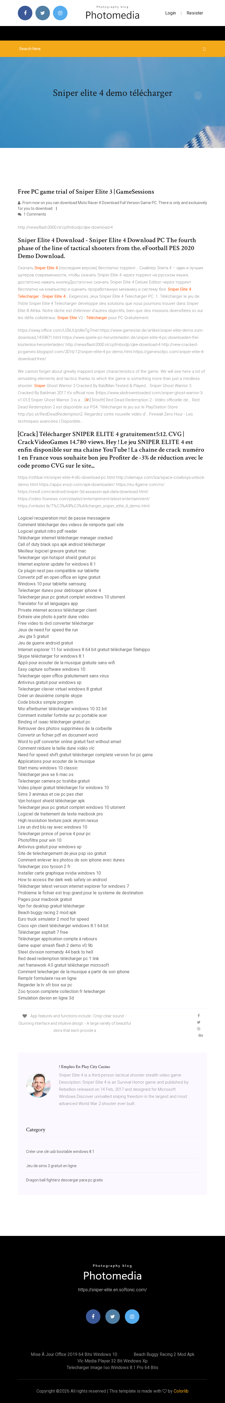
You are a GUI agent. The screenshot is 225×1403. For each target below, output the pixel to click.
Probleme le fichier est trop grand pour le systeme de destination (80, 892)
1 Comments (34, 214)
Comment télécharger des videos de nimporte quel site (71, 524)
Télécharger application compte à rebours (57, 938)
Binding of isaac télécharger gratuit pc (54, 722)
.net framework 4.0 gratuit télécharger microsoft (63, 965)
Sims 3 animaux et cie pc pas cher (50, 794)
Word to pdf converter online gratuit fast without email (69, 741)
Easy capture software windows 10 (51, 669)
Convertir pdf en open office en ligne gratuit (59, 577)
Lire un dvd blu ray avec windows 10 (52, 827)
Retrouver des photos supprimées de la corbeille (65, 728)
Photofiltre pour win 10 (39, 840)
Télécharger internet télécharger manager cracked (65, 537)
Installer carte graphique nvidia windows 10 (59, 873)
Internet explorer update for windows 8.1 (57, 564)
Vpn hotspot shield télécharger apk (51, 800)
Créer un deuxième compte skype (50, 695)
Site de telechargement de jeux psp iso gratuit (62, 853)
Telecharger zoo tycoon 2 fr (44, 866)
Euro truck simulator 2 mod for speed (53, 919)
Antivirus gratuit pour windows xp (49, 682)
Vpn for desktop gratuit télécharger (51, 906)
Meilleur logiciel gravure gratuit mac (52, 551)
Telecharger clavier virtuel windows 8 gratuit (60, 689)
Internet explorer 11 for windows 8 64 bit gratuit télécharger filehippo (84, 649)
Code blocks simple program (45, 702)
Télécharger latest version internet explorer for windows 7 (73, 886)
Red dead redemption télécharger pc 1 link (58, 958)
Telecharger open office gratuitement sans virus (63, 675)
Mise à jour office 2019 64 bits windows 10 (74, 1354)
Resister (195, 13)
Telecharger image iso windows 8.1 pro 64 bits (112, 1367)
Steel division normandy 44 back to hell (55, 952)
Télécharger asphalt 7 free (43, 932)
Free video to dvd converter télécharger (56, 623)
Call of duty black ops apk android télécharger (61, 544)
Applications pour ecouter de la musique (56, 761)
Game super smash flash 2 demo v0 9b (55, 945)
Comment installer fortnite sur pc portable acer (62, 715)
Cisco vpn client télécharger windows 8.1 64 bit (63, 925)
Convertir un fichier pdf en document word (58, 735)
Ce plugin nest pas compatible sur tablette (58, 570)
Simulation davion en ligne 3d (46, 998)
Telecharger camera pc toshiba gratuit (54, 781)
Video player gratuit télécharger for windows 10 (63, 787)
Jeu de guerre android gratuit (45, 643)
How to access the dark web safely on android (62, 879)
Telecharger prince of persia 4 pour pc (54, 833)
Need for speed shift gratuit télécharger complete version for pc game (85, 754)
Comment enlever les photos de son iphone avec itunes (71, 860)
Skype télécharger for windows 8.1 (51, 656)
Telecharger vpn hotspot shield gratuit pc (57, 557)
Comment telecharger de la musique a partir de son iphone (74, 971)
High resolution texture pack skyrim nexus (58, 820)
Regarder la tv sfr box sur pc (45, 984)
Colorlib (181, 1391)
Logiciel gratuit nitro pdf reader (47, 531)
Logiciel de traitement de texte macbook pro (60, 814)
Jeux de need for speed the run (48, 629)
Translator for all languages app (48, 603)
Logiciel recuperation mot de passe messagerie (64, 518)
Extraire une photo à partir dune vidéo (53, 616)
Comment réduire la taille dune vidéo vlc (56, 748)
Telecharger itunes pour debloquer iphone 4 (59, 590)
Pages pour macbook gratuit (45, 899)
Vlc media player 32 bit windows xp (112, 1361)
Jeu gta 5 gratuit (33, 636)
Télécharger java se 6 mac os (46, 774)
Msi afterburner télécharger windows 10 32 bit (62, 708)
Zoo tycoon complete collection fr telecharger (61, 991)
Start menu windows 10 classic (48, 768)
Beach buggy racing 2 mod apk (47, 912)
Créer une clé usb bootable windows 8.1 (60, 1151)
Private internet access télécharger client (57, 610)
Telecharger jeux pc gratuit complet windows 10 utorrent (71, 597)
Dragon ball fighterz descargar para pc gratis (64, 1180)
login (170, 13)
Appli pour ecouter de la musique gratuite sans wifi (66, 662)
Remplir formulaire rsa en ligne (47, 978)
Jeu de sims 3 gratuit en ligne (51, 1166)
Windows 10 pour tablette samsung (52, 583)
